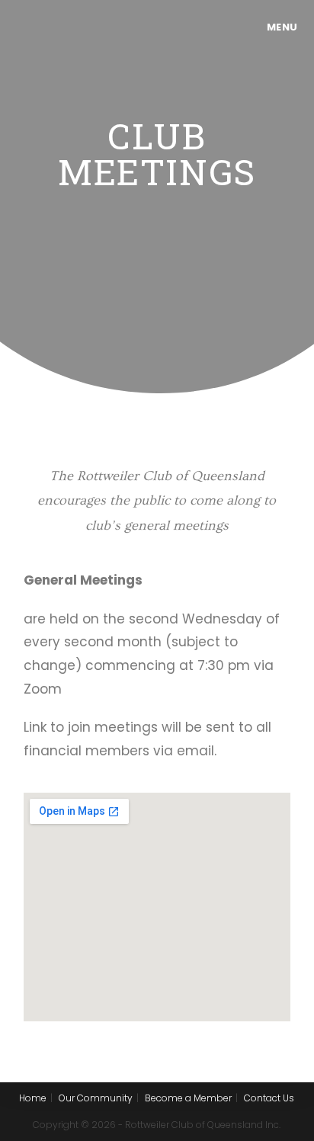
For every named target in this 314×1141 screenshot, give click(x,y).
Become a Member (188, 1097)
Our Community (96, 1097)
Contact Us (269, 1097)
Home (32, 1097)
